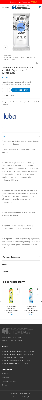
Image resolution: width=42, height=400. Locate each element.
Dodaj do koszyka (20, 90)
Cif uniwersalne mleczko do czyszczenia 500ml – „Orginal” (31, 309)
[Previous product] (35, 63)
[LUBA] (10, 116)
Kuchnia (5, 104)
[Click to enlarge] (5, 47)
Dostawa (5, 374)
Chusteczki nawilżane (9, 60)
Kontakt (4, 385)
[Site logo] (21, 7)
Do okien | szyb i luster (32, 102)
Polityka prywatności (9, 381)
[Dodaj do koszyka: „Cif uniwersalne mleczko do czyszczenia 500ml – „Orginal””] (37, 293)
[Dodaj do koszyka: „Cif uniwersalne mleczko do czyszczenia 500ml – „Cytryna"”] (17, 293)
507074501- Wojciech (15, 340)
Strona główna (6, 55)
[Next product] (39, 63)
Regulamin (5, 377)
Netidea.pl (25, 397)
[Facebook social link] (3, 2)
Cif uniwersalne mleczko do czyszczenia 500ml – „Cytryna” (11, 309)
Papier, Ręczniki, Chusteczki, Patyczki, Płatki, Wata (18, 57)
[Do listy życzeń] (17, 289)
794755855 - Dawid (14, 337)
